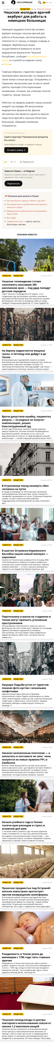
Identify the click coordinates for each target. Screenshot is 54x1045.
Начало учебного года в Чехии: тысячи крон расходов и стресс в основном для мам (23, 825)
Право (6, 64)
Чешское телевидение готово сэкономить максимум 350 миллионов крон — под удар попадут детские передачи (26, 286)
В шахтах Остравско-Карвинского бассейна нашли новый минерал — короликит (25, 554)
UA (50, 3)
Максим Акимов (44, 9)
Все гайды (11, 217)
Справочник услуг (15, 221)
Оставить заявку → (16, 150)
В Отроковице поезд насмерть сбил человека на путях (25, 487)
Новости (7, 276)
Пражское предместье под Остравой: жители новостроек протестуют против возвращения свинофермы (26, 891)
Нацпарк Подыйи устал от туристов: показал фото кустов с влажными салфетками (25, 688)
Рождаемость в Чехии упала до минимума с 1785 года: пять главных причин (26, 957)
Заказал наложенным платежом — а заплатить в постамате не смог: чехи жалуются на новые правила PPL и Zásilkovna (26, 757)
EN (47, 3)
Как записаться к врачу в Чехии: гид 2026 (26, 200)
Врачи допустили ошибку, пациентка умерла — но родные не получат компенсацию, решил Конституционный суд (26, 421)
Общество (25, 9)
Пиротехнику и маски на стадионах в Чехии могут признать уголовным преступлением (26, 620)
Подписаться (13, 183)
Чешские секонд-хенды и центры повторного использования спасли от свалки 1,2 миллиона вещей (26, 1023)
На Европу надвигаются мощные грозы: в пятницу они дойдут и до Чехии (24, 354)
